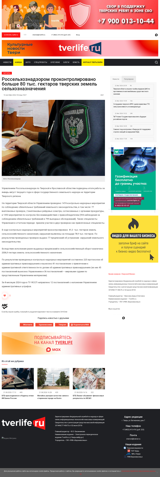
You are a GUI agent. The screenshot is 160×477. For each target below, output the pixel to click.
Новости (7, 62)
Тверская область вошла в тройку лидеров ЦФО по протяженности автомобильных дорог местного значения (131, 91)
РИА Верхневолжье (135, 457)
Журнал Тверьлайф (92, 62)
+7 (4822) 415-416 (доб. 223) (61, 35)
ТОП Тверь (135, 451)
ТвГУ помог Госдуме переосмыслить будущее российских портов (129, 118)
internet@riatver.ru (133, 439)
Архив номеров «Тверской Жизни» (121, 274)
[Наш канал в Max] (156, 35)
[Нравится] (5, 296)
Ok (81, 474)
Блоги (66, 62)
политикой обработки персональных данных (138, 471)
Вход (78, 35)
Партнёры (6, 73)
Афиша (18, 62)
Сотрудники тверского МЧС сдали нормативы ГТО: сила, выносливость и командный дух (131, 105)
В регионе (55, 62)
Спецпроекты (40, 62)
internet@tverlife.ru (38, 35)
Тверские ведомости (135, 448)
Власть (76, 62)
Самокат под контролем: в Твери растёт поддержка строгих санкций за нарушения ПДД (132, 130)
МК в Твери (136, 454)
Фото (28, 62)
